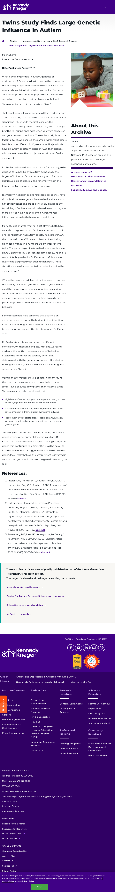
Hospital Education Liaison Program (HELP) (42, 733)
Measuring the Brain (82, 682)
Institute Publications (13, 811)
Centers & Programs (42, 726)
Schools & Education (94, 692)
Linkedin (86, 647)
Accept (39, 887)
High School (95, 708)
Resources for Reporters (14, 829)
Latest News (8, 818)
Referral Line (15, 770)
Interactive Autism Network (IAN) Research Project (49, 41)
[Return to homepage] (16, 6)
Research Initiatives (66, 692)
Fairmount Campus (99, 703)
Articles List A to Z (81, 172)
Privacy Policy (9, 871)
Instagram (93, 647)
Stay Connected (11, 710)
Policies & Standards (13, 719)
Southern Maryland (99, 723)
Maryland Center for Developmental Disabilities (99, 747)
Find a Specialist (40, 717)
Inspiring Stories (10, 806)
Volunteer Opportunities (14, 851)
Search (104, 6)
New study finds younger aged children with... (42, 682)
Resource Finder (97, 755)
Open (110, 7)
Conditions (37, 750)
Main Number (16, 781)
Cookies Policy (9, 866)
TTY (10, 786)
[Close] (110, 876)
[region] (57, 882)
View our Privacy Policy (24, 881)
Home (3, 41)
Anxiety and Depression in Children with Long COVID (46, 676)
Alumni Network (69, 753)
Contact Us (7, 860)
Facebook (70, 647)
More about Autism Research (88, 176)
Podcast (101, 647)
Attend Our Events (11, 846)
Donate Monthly (11, 833)
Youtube (78, 647)
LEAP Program (96, 713)
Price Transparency (13, 733)
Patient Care (39, 690)
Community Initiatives (95, 732)
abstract (22, 498)
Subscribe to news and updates (89, 190)
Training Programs (70, 743)
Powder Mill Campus (100, 718)
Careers (6, 714)
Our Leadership (11, 705)
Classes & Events (69, 748)
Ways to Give (8, 856)
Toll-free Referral (17, 776)
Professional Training (67, 732)
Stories (13, 41)
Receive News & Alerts (13, 824)
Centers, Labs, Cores (71, 703)
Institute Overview (13, 690)
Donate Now (9, 838)
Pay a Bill (36, 721)
